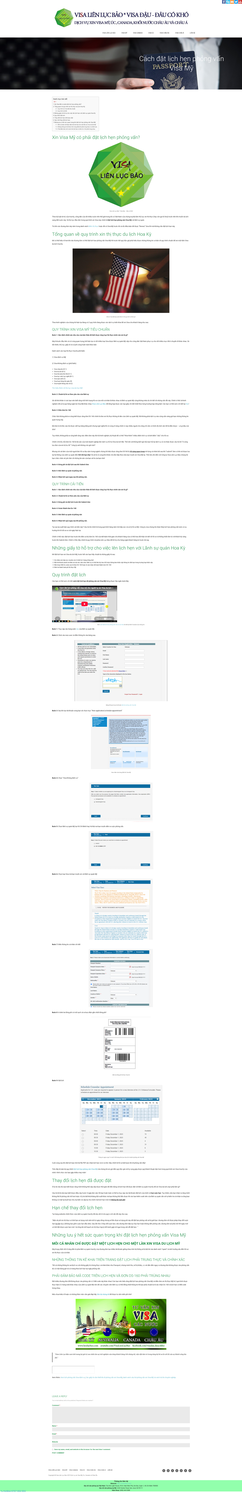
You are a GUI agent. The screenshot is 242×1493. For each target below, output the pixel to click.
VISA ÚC (151, 33)
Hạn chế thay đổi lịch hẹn (62, 120)
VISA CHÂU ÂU (164, 33)
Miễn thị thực (93, 226)
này (77, 629)
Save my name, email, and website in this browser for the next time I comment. (82, 1449)
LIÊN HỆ (192, 33)
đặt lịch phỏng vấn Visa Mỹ (129, 705)
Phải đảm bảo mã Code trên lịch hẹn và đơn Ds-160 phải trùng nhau (76, 129)
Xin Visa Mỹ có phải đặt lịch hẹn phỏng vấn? (67, 104)
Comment (56, 1405)
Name (54, 1426)
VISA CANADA (137, 33)
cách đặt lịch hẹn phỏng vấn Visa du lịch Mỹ (112, 624)
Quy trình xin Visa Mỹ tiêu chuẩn (66, 109)
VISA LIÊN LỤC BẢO (108, 33)
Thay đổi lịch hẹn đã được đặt (63, 118)
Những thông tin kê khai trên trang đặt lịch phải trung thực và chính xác (77, 127)
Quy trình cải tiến (62, 111)
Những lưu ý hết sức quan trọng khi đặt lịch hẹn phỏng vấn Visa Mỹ (75, 122)
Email (54, 1434)
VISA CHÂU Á (179, 33)
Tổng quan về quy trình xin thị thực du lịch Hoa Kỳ (69, 106)
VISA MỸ (124, 33)
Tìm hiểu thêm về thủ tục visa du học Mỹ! (67, 388)
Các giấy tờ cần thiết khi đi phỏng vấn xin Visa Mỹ (104, 1377)
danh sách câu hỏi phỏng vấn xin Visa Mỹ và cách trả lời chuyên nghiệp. (149, 1377)
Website (55, 1442)
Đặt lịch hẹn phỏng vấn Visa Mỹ (85, 1169)
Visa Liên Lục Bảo (99, 404)
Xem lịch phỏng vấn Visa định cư (73, 1377)
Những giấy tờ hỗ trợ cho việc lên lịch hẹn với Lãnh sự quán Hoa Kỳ (74, 113)
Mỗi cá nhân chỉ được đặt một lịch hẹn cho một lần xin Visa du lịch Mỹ (77, 124)
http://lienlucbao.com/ (124, 1483)
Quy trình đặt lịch (59, 115)
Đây (187, 404)
